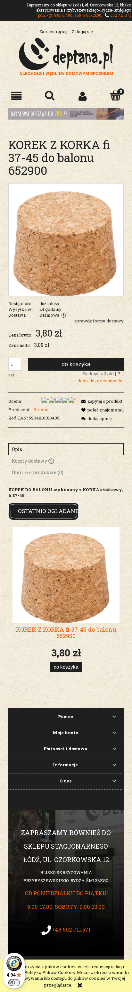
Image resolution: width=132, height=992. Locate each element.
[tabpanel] (66, 492)
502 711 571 (120, 15)
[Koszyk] (115, 95)
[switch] (14, 982)
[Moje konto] (82, 96)
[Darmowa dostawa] (66, 113)
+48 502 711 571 (71, 929)
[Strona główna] (66, 55)
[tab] (66, 449)
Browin (40, 409)
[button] (16, 96)
